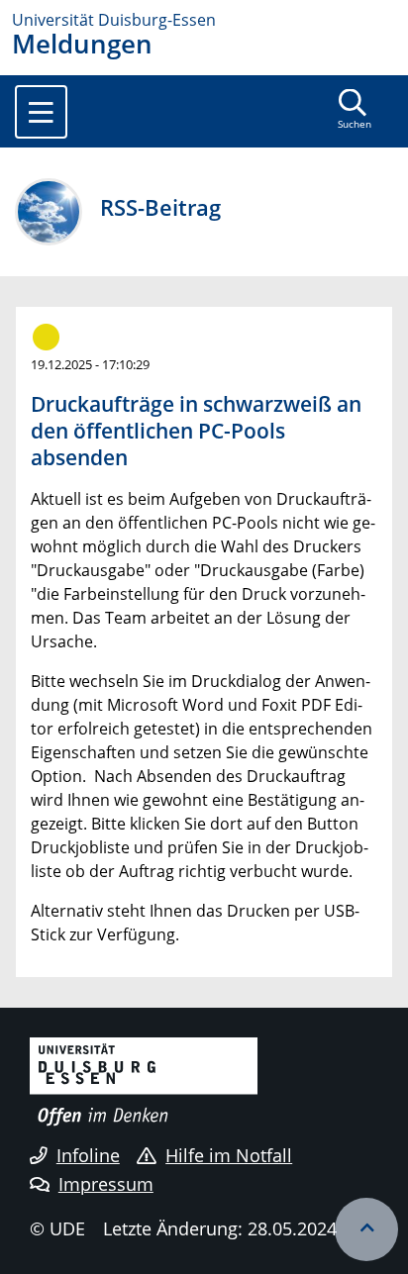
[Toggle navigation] (41, 112)
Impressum (105, 1184)
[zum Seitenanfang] (366, 1229)
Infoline (88, 1155)
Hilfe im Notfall (228, 1155)
